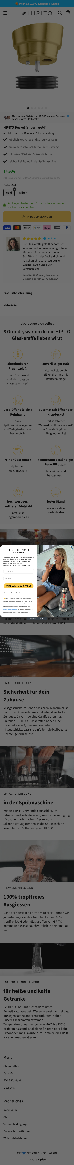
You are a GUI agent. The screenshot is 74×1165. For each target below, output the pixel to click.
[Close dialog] (71, 547)
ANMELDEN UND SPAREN (19, 586)
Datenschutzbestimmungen (10, 609)
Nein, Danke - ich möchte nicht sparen (18, 592)
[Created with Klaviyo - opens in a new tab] (37, 618)
